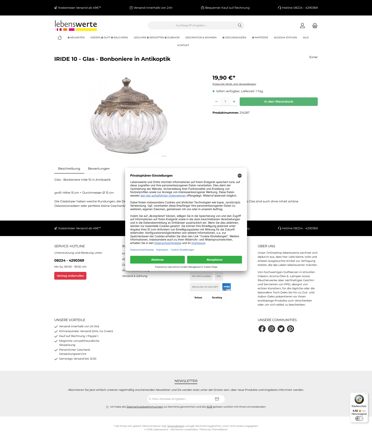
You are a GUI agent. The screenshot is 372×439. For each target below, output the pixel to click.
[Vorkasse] (198, 297)
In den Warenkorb (278, 101)
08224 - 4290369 (69, 260)
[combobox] (192, 25)
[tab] (69, 169)
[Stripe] (226, 287)
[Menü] (365, 395)
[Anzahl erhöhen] (234, 101)
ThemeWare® (220, 429)
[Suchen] (240, 25)
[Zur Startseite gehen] (75, 25)
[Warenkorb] (314, 25)
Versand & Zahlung (134, 276)
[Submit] (217, 399)
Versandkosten (175, 425)
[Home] (63, 37)
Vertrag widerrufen (70, 275)
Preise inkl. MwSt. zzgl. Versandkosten (234, 83)
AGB (125, 259)
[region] (129, 115)
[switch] (359, 418)
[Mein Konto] (302, 25)
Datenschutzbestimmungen (145, 406)
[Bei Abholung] (217, 297)
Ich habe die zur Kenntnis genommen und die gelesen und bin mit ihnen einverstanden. (188, 406)
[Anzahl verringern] (216, 101)
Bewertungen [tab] (99, 168)
